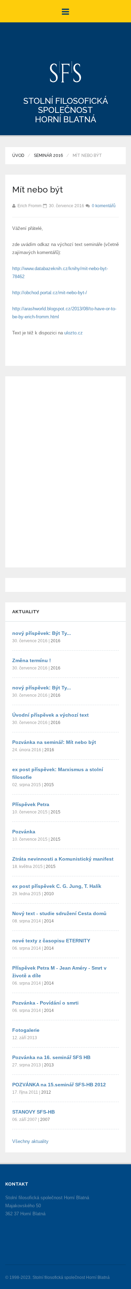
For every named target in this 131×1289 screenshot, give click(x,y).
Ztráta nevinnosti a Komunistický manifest (63, 859)
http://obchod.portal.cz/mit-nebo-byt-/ (49, 292)
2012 (46, 1092)
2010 (49, 893)
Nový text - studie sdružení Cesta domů (59, 913)
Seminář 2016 (48, 155)
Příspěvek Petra (30, 804)
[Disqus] (65, 470)
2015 (49, 784)
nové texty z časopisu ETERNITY (51, 940)
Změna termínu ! (31, 660)
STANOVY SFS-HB (33, 1112)
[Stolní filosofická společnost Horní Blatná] (65, 71)
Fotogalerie (25, 1030)
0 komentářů (104, 205)
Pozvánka (23, 831)
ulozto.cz (73, 332)
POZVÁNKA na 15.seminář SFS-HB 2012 (59, 1084)
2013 (49, 1065)
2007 (45, 1119)
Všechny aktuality (30, 1141)
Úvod (18, 155)
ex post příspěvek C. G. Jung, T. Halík (56, 886)
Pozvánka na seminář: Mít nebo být (54, 742)
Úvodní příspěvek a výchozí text (50, 715)
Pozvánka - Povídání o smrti (45, 1003)
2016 (55, 640)
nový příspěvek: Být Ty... (41, 633)
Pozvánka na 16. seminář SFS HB (51, 1057)
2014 (49, 921)
